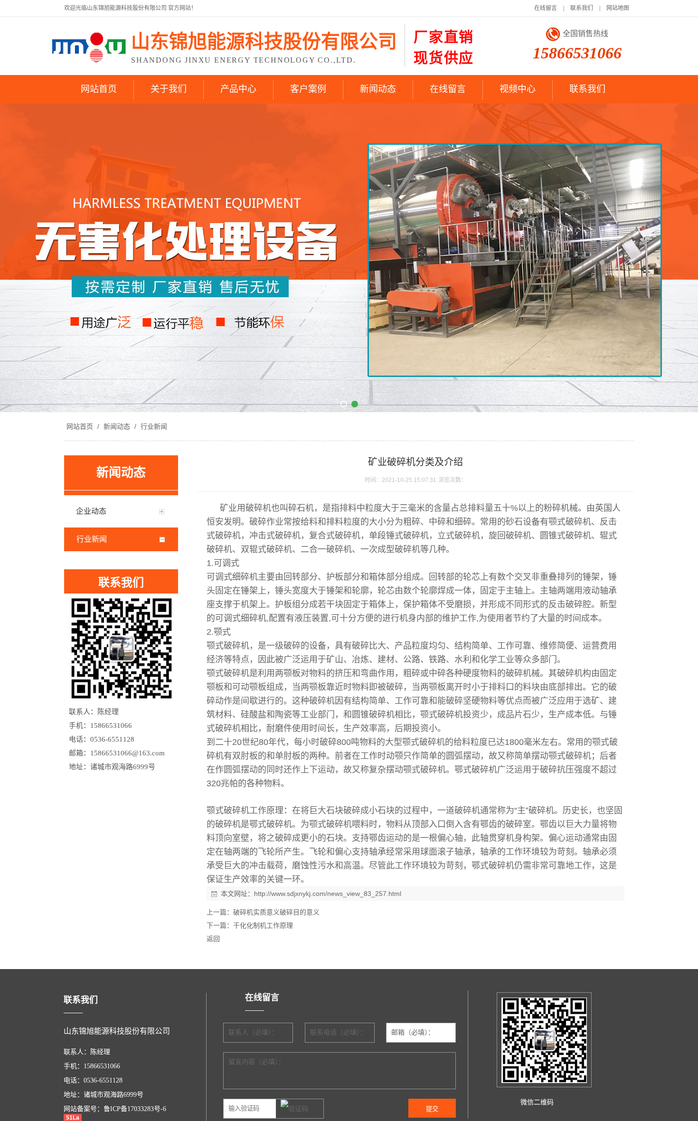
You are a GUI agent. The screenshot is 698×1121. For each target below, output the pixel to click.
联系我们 (581, 8)
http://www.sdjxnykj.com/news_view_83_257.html (327, 893)
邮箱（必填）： (412, 1032)
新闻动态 (378, 89)
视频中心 (518, 89)
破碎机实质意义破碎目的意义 (276, 912)
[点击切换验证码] (294, 1109)
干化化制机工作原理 (263, 925)
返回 (213, 938)
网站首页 (99, 89)
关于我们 (169, 89)
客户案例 (308, 89)
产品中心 (238, 89)
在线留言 (545, 8)
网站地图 (617, 8)
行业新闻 (153, 426)
